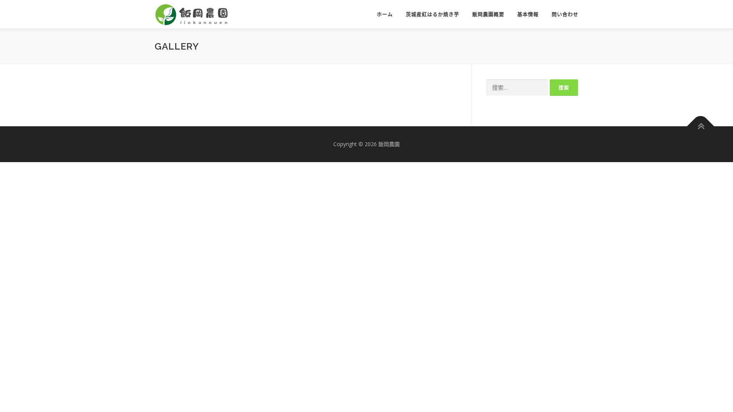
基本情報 (528, 14)
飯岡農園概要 (488, 14)
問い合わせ (565, 14)
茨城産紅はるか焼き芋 (432, 14)
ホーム (385, 14)
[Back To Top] (700, 126)
